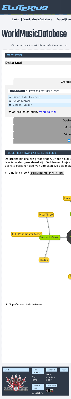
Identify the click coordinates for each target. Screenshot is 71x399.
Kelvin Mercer (21, 101)
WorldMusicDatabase (37, 19)
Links (15, 19)
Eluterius (24, 7)
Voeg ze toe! (47, 111)
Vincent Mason (22, 104)
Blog (34, 377)
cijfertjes (50, 377)
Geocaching (37, 393)
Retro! (34, 379)
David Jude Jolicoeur (26, 97)
